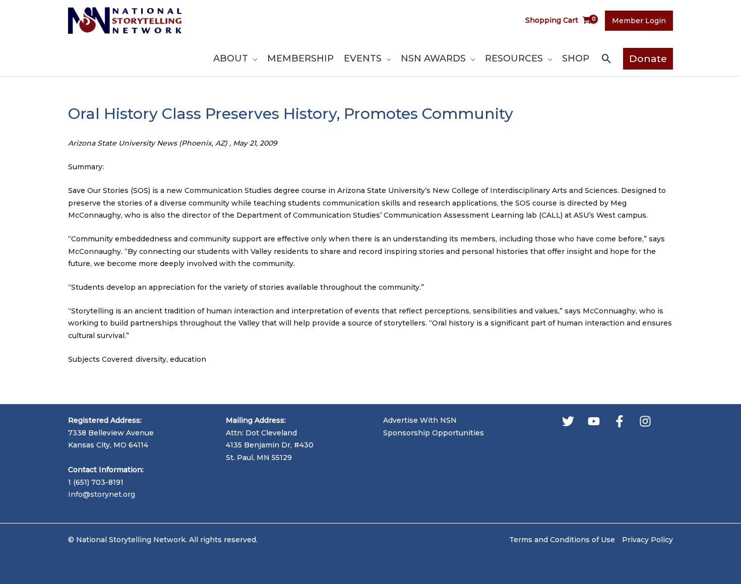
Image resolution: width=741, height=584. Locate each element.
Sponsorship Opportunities (433, 432)
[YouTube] (594, 421)
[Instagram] (645, 421)
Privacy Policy (647, 539)
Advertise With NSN (420, 420)
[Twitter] (568, 421)
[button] (252, 58)
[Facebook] (619, 421)
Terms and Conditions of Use (562, 539)
